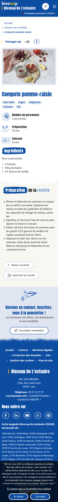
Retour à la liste (20, 265)
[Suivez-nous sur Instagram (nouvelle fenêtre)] (38, 415)
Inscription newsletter (31, 330)
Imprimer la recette (23, 275)
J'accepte (40, 496)
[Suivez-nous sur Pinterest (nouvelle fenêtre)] (48, 415)
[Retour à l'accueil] (9, 4)
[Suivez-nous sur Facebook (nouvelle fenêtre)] (6, 415)
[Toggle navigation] (54, 7)
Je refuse (18, 496)
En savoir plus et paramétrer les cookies (29, 489)
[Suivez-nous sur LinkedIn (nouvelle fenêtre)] (16, 415)
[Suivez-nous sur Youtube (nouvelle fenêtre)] (27, 415)
